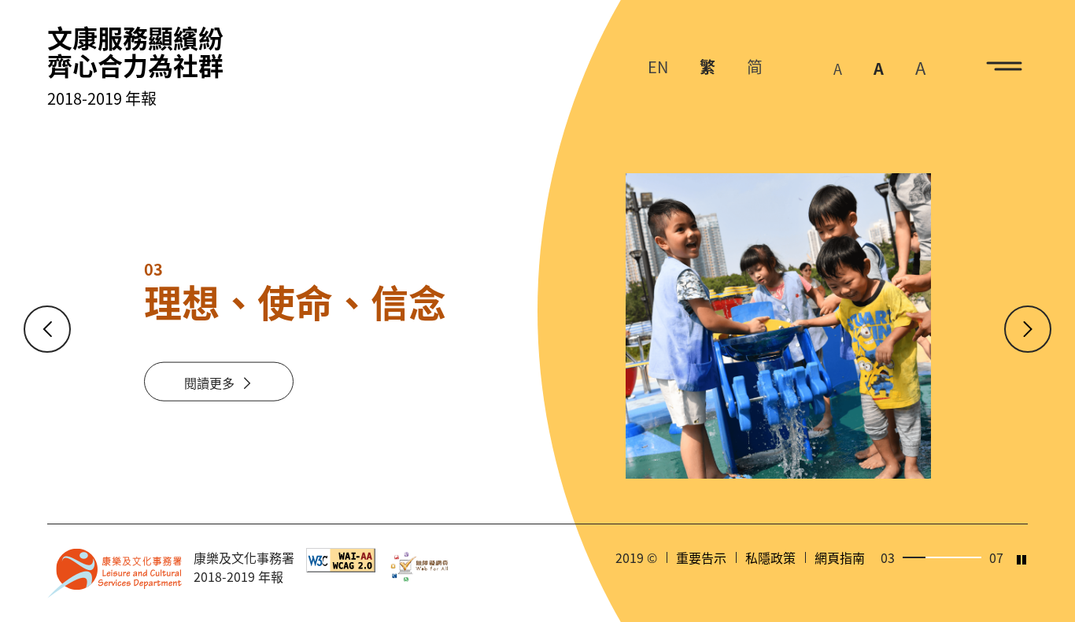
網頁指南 (840, 557)
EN (658, 66)
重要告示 (701, 557)
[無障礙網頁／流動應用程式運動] (422, 566)
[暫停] (1021, 559)
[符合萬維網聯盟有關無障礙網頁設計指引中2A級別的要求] (340, 558)
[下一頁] (1027, 329)
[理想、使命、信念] (778, 326)
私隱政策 (770, 557)
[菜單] (1004, 66)
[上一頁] (47, 329)
